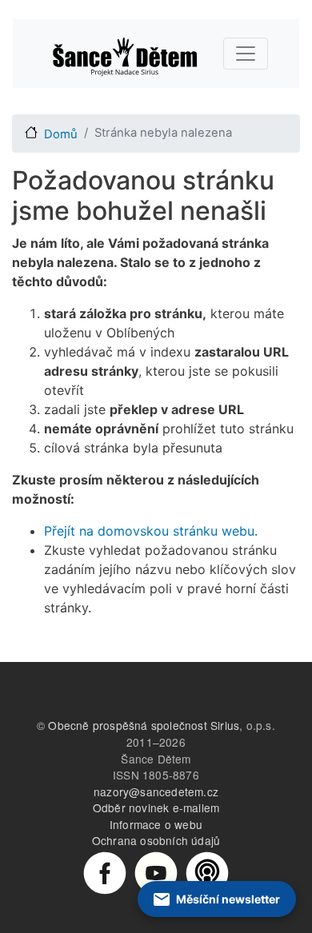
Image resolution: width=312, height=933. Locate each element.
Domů (61, 134)
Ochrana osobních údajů (156, 840)
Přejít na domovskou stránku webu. (151, 531)
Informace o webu (156, 824)
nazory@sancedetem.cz (156, 791)
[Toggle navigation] (245, 54)
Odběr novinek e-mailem (156, 807)
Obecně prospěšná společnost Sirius (143, 725)
